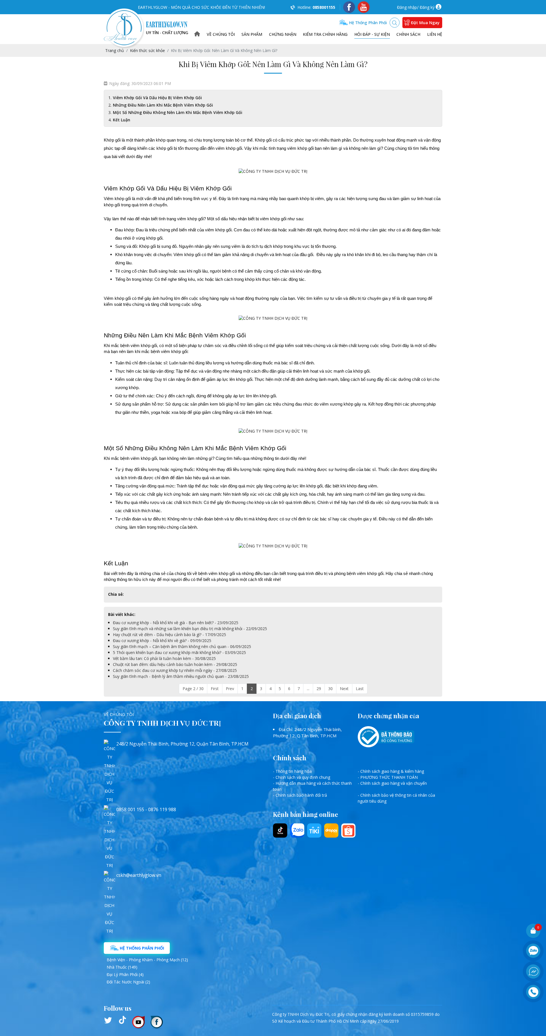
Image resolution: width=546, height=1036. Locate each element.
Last (360, 688)
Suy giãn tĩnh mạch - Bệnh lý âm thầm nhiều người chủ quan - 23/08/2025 (181, 676)
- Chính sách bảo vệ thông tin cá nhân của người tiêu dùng (396, 798)
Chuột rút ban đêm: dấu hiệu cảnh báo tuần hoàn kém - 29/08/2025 (175, 664)
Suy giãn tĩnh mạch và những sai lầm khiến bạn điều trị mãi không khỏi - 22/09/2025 (190, 628)
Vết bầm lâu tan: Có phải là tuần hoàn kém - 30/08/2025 (164, 658)
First (215, 688)
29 (319, 688)
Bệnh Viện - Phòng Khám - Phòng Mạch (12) (147, 959)
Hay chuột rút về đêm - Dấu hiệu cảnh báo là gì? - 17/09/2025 (169, 634)
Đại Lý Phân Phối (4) (125, 974)
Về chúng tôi (221, 34)
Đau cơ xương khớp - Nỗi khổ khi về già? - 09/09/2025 (162, 640)
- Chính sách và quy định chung (301, 777)
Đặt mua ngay (425, 22)
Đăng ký (427, 7)
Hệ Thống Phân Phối (141, 948)
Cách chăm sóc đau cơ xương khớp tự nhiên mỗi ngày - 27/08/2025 (175, 670)
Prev (230, 688)
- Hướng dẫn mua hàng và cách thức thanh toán (312, 786)
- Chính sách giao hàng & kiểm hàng (391, 771)
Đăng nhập (407, 7)
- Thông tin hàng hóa (292, 771)
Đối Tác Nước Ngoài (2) (128, 982)
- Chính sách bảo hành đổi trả (300, 795)
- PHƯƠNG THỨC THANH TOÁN (388, 777)
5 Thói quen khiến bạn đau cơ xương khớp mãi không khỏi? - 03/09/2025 (179, 652)
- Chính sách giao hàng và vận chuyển (392, 783)
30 (330, 688)
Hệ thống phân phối (367, 22)
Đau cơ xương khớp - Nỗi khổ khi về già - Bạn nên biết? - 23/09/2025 (175, 622)
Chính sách (408, 34)
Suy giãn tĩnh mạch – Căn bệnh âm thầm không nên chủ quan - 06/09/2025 (182, 646)
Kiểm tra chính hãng (325, 34)
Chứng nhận (282, 34)
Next (344, 688)
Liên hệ (434, 34)
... (308, 688)
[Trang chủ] (197, 34)
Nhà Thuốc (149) (122, 967)
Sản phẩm (251, 34)
